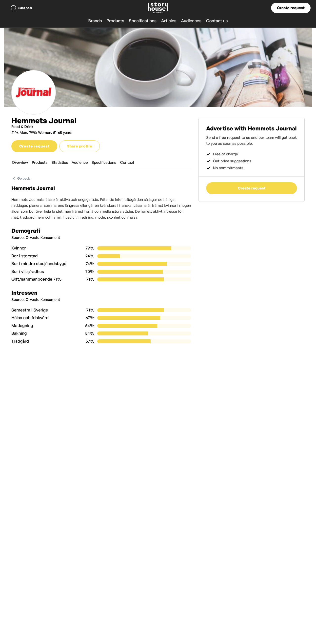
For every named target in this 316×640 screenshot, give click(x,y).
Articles (169, 20)
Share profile (79, 146)
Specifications (143, 20)
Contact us (217, 20)
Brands (95, 20)
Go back (23, 179)
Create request (291, 7)
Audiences (191, 20)
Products (115, 20)
